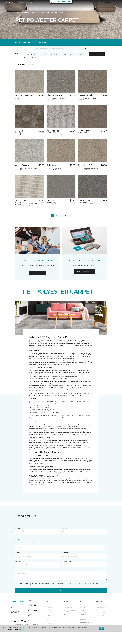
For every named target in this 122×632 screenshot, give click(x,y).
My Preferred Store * (67, 561)
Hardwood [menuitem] (49, 610)
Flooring (25, 12)
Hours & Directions (86, 6)
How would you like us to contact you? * (25, 543)
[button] (110, 6)
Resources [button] (18, 6)
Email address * (65, 552)
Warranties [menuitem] (83, 617)
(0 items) (115, 6)
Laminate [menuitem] (49, 615)
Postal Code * (18, 561)
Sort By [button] (31, 64)
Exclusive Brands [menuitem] (84, 622)
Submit (61, 590)
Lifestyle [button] (54, 54)
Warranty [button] (81, 54)
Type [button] (43, 54)
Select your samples (83, 271)
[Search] (86, 48)
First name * (18, 528)
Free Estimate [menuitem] (50, 620)
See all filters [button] (95, 54)
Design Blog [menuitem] (67, 614)
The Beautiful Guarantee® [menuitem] (83, 613)
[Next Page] (74, 215)
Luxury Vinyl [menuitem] (50, 607)
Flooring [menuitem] (49, 605)
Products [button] (9, 6)
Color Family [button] (67, 54)
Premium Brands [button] (38, 6)
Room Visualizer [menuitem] (68, 605)
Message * (17, 570)
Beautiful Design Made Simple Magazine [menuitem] (69, 611)
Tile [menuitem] (48, 618)
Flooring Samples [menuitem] (68, 607)
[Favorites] (113, 6)
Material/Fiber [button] (30, 54)
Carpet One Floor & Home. (21, 624)
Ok (101, 628)
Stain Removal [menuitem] (83, 605)
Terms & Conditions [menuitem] (101, 613)
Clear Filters (38, 57)
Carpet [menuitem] (49, 613)
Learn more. (22, 629)
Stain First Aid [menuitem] (83, 607)
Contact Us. (43, 42)
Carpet (31, 12)
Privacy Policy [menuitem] (100, 615)
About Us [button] (27, 6)
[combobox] (60, 48)
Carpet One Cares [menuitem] (101, 607)
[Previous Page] (47, 215)
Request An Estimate (101, 6)
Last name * (65, 528)
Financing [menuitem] (49, 623)
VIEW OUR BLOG (36, 273)
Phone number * (19, 552)
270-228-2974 (28, 2)
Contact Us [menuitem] (99, 610)
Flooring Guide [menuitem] (83, 610)
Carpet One (18, 12)
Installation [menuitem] (83, 619)
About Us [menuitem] (98, 605)
